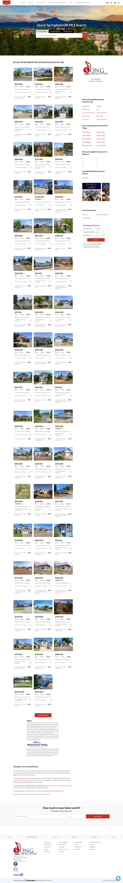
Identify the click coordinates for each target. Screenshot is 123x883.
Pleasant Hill (78, 847)
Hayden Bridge (78, 842)
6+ (97, 165)
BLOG (70, 2)
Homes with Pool (101, 119)
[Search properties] (84, 35)
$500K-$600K (86, 139)
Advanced (55, 31)
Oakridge (61, 847)
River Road (77, 849)
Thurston (61, 851)
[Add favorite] (30, 92)
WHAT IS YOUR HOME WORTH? (57, 2)
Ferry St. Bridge (63, 842)
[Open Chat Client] (118, 878)
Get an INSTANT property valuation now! (52, 791)
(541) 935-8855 (95, 79)
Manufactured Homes (88, 112)
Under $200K (86, 132)
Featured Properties (102, 214)
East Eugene (47, 842)
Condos (99, 106)
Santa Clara (93, 849)
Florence (92, 844)
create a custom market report (59, 785)
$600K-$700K (101, 139)
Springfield (85, 178)
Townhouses (85, 109)
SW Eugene (47, 851)
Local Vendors (86, 218)
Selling (55, 837)
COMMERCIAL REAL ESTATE (83, 2)
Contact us (16, 794)
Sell (68, 31)
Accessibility (39, 880)
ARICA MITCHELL (41, 2)
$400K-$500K (101, 135)
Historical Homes (102, 112)
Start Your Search (43, 715)
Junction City (47, 847)
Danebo (46, 849)
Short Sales (100, 116)
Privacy (49, 880)
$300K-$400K (86, 135)
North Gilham (47, 844)
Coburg (76, 844)
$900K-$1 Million (87, 145)
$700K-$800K (86, 142)
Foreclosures (86, 116)
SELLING (31, 2)
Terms (45, 880)
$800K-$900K (101, 142)
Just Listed (85, 119)
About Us (85, 214)
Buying (74, 837)
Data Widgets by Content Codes (111, 880)
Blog (113, 837)
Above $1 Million (101, 145)
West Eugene (62, 844)
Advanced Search (31, 837)
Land (98, 109)
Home (9, 837)
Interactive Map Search (27, 780)
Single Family (86, 106)
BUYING (23, 2)
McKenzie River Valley (95, 842)
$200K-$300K (101, 132)
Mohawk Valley (63, 849)
